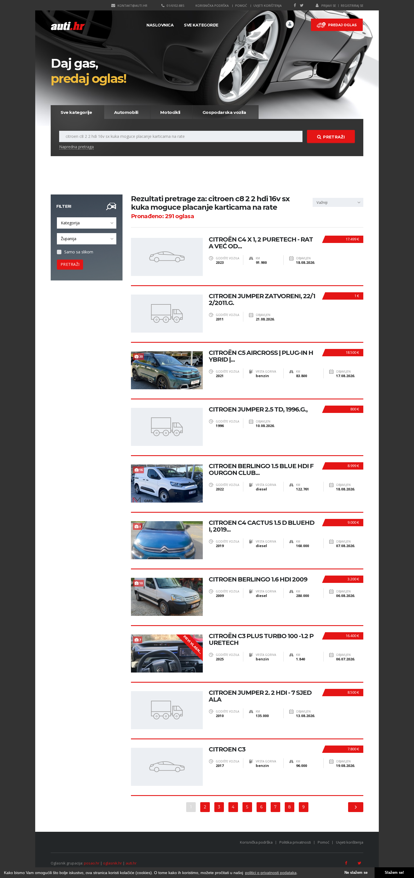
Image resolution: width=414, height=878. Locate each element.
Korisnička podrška (212, 5)
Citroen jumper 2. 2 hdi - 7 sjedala (260, 696)
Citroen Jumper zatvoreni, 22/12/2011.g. (262, 299)
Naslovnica (159, 25)
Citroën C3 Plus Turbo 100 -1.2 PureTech (261, 639)
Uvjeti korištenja (267, 5)
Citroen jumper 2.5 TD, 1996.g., (258, 409)
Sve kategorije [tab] (76, 112)
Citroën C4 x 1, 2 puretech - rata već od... (261, 243)
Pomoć (241, 5)
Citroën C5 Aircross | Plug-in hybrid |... (261, 356)
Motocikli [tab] (170, 112)
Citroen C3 (227, 749)
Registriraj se (352, 5)
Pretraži (333, 137)
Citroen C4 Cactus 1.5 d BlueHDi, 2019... (261, 526)
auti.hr (131, 863)
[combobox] (86, 223)
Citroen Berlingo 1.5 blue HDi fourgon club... (261, 469)
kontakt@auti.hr (132, 5)
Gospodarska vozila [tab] (224, 112)
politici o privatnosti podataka (271, 872)
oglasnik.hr (112, 863)
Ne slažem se (356, 873)
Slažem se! (394, 873)
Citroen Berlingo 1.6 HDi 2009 (258, 579)
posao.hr (91, 863)
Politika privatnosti (295, 842)
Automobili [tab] (126, 112)
